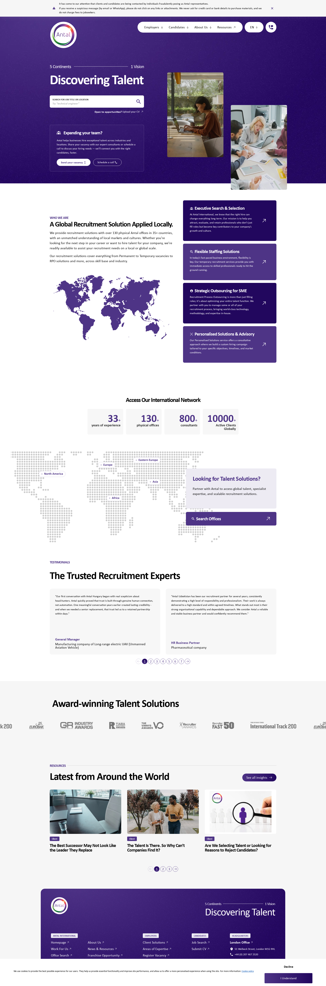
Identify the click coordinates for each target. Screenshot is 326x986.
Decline (288, 966)
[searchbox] (94, 104)
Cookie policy (248, 971)
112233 (270, 23)
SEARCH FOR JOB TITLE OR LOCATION (70, 99)
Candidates (177, 27)
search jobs (138, 101)
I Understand (288, 978)
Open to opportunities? (117, 112)
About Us (201, 27)
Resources (224, 27)
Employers (151, 27)
